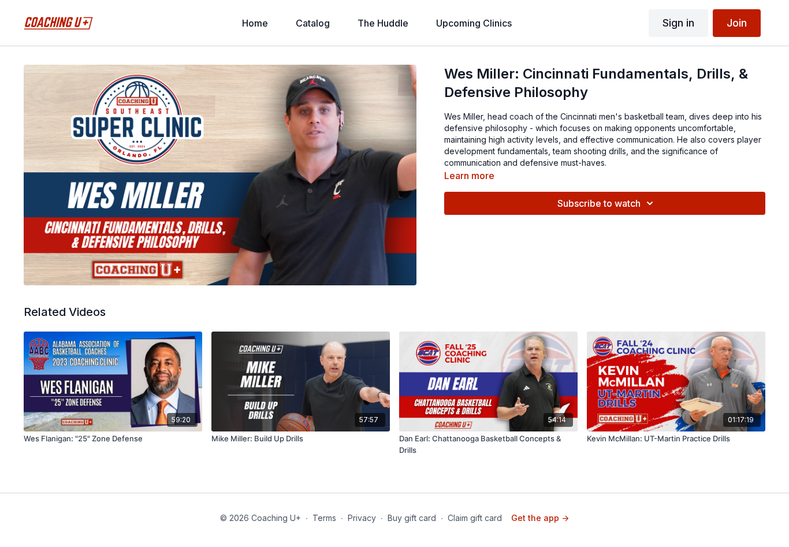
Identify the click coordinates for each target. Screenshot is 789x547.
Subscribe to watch (599, 203)
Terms (324, 518)
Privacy (362, 518)
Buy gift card (412, 518)
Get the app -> (540, 518)
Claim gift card (475, 518)
